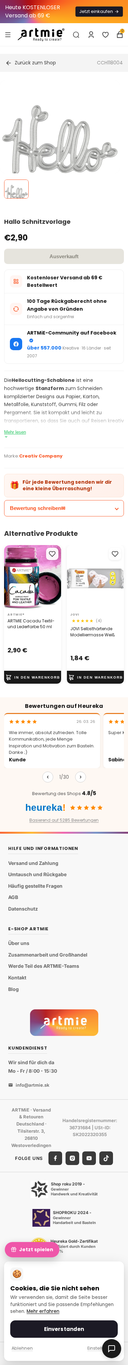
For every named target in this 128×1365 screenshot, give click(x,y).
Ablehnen (22, 1348)
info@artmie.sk (32, 1085)
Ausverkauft (64, 256)
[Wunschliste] (105, 35)
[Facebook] (55, 1158)
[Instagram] (72, 1158)
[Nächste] (80, 777)
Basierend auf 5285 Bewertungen (64, 820)
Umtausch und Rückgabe (37, 874)
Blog (13, 989)
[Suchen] (76, 34)
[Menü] (8, 34)
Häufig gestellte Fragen (35, 886)
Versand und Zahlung (33, 863)
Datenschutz (23, 909)
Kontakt (17, 977)
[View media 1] (16, 189)
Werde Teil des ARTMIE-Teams (43, 966)
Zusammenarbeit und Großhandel (47, 955)
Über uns (18, 943)
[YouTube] (89, 1158)
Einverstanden (64, 1329)
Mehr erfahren (43, 1311)
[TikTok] (106, 1158)
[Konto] (91, 34)
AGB (13, 897)
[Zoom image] (60, 140)
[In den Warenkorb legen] (32, 677)
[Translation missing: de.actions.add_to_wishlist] (52, 554)
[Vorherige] (47, 777)
